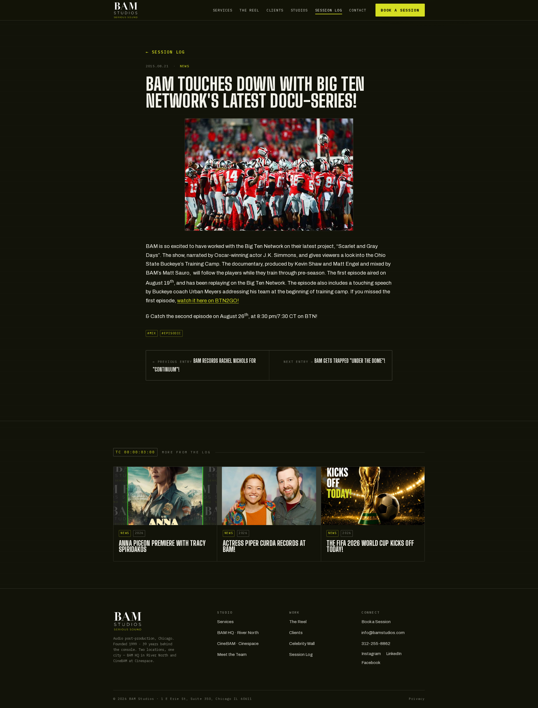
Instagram (371, 653)
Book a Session (400, 10)
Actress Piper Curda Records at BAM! (264, 546)
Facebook (370, 662)
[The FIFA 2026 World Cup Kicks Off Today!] (373, 496)
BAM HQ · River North (238, 632)
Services (223, 10)
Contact (357, 10)
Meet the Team (232, 654)
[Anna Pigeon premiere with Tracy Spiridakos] (165, 496)
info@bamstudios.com (383, 632)
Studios (299, 10)
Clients (275, 10)
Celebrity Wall (302, 643)
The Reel (249, 10)
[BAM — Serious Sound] (125, 10)
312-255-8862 (375, 643)
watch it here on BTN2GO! (208, 300)
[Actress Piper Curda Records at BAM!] (269, 496)
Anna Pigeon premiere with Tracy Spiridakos (162, 546)
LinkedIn (394, 653)
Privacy (417, 699)
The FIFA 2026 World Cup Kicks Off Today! (370, 546)
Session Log (328, 10)
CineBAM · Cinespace (238, 643)
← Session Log (165, 52)
